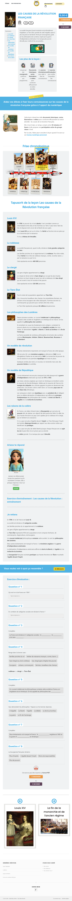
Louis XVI (10, 34)
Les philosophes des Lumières (11, 42)
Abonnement (48, 3)
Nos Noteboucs (47, 868)
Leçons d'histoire (6, 873)
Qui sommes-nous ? (48, 870)
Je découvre (59, 569)
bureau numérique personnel (37, 135)
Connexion (59, 4)
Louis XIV (20, 808)
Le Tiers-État (11, 39)
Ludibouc (5, 870)
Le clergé (10, 37)
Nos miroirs (46, 866)
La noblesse (11, 35)
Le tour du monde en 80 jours (9, 877)
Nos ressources (16, 3)
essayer (16, 488)
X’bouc (7, 3)
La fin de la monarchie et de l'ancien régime (54, 811)
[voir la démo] (37, 48)
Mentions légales (65, 898)
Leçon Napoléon (6, 866)
